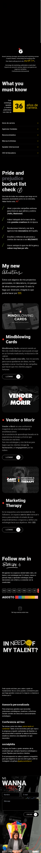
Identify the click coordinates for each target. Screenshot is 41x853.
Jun (29, 590)
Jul (34, 590)
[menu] (37, 5)
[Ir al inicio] (4, 5)
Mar (14, 590)
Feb (9, 590)
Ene (4, 590)
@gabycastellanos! (25, 761)
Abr (19, 590)
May (24, 590)
